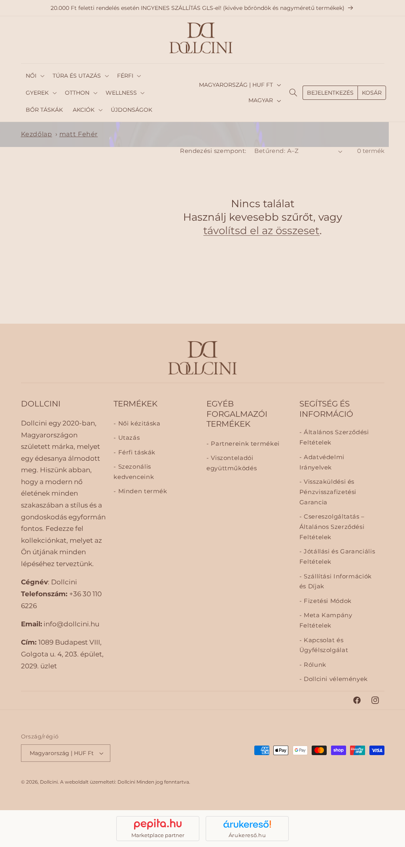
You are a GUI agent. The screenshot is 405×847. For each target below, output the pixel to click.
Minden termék (141, 491)
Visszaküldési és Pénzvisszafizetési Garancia (327, 492)
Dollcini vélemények (335, 679)
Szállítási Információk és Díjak (335, 581)
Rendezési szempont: (213, 151)
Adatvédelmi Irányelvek (321, 462)
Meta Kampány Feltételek (325, 620)
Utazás (128, 437)
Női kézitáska (138, 423)
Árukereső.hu (247, 835)
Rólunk (314, 664)
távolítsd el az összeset (261, 230)
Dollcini (49, 782)
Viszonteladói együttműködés (231, 463)
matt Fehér (78, 134)
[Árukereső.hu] (247, 824)
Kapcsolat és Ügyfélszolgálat (323, 645)
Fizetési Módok (326, 601)
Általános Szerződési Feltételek (334, 437)
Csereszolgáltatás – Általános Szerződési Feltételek (332, 527)
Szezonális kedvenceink (134, 472)
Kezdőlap (36, 134)
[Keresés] (293, 93)
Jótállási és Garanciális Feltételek (337, 556)
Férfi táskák (135, 452)
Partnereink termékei (244, 443)
